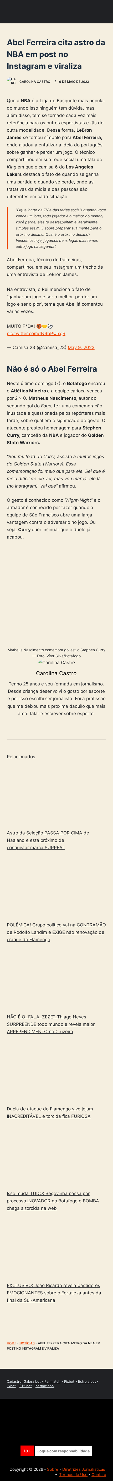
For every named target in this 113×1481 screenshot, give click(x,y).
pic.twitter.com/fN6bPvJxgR (36, 333)
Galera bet (32, 1381)
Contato (98, 1474)
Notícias (27, 1343)
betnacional (44, 1386)
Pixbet (69, 1381)
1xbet (11, 1386)
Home (11, 1343)
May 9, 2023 (81, 347)
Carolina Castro (56, 673)
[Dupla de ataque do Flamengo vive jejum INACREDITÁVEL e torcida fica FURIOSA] (56, 1071)
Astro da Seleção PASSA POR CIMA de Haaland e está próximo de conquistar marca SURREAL (48, 840)
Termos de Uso (73, 1474)
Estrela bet (87, 1381)
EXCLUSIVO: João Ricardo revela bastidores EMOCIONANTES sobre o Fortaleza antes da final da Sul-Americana (54, 1293)
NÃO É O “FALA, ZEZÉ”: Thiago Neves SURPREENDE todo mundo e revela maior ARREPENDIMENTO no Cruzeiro (51, 1024)
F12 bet (25, 1386)
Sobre (52, 1469)
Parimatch (52, 1381)
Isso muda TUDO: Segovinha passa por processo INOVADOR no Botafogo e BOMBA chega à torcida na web (53, 1201)
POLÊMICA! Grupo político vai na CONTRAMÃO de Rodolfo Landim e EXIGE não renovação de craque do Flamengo (56, 932)
